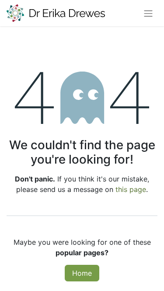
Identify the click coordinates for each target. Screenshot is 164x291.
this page (130, 189)
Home (82, 273)
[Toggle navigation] (148, 13)
